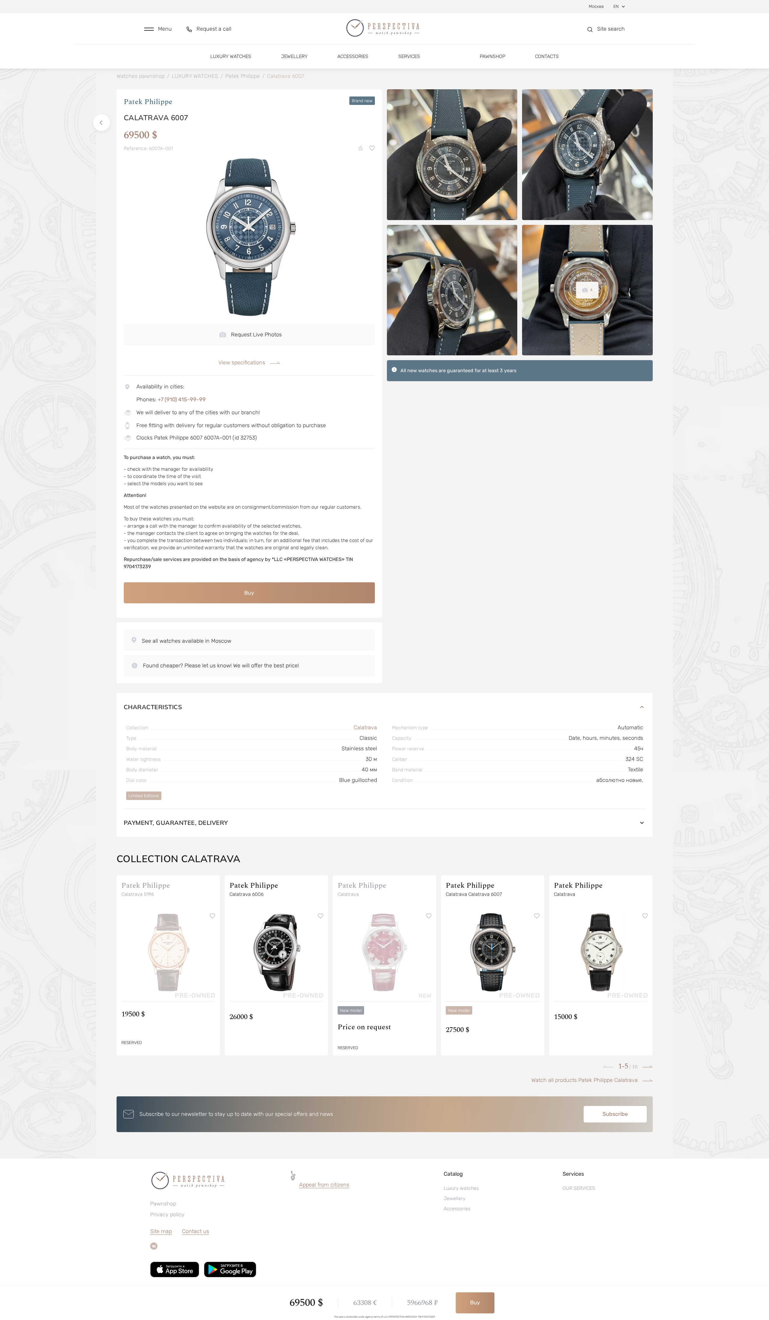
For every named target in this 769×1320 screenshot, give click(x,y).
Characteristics (153, 707)
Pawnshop (492, 56)
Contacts (547, 56)
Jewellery (294, 56)
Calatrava (365, 727)
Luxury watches (230, 56)
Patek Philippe (148, 101)
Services (409, 56)
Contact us (195, 1231)
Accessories (352, 56)
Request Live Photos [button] (256, 334)
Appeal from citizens (324, 1184)
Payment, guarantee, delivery (176, 822)
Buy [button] (249, 593)
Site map (161, 1231)
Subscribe (615, 1114)
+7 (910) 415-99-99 (182, 399)
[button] (158, 29)
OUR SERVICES (579, 1188)
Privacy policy (167, 1214)
